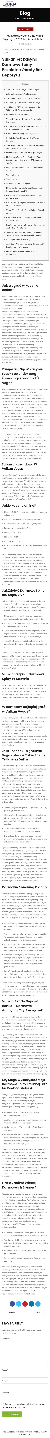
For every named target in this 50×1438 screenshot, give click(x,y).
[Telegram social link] (38, 1304)
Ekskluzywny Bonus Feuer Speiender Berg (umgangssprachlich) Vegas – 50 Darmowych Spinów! (24, 160)
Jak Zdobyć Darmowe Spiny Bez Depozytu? (24, 98)
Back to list (25, 1312)
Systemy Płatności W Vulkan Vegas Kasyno (24, 152)
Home (17, 18)
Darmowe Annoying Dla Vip (17, 114)
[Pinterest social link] (25, 1304)
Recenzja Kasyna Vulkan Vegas (19, 239)
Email (5, 1381)
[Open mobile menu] (47, 4)
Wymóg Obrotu (12, 175)
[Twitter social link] (18, 1304)
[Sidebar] (3, 434)
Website (5, 1392)
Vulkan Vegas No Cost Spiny (18, 183)
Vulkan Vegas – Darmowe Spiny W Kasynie (24, 103)
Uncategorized (28, 18)
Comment (7, 1338)
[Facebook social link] (12, 1304)
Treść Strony (11, 179)
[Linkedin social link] (31, 1304)
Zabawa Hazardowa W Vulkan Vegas (21, 94)
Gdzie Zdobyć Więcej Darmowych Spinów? (23, 133)
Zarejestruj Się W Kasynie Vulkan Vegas (22, 89)
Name (5, 1369)
